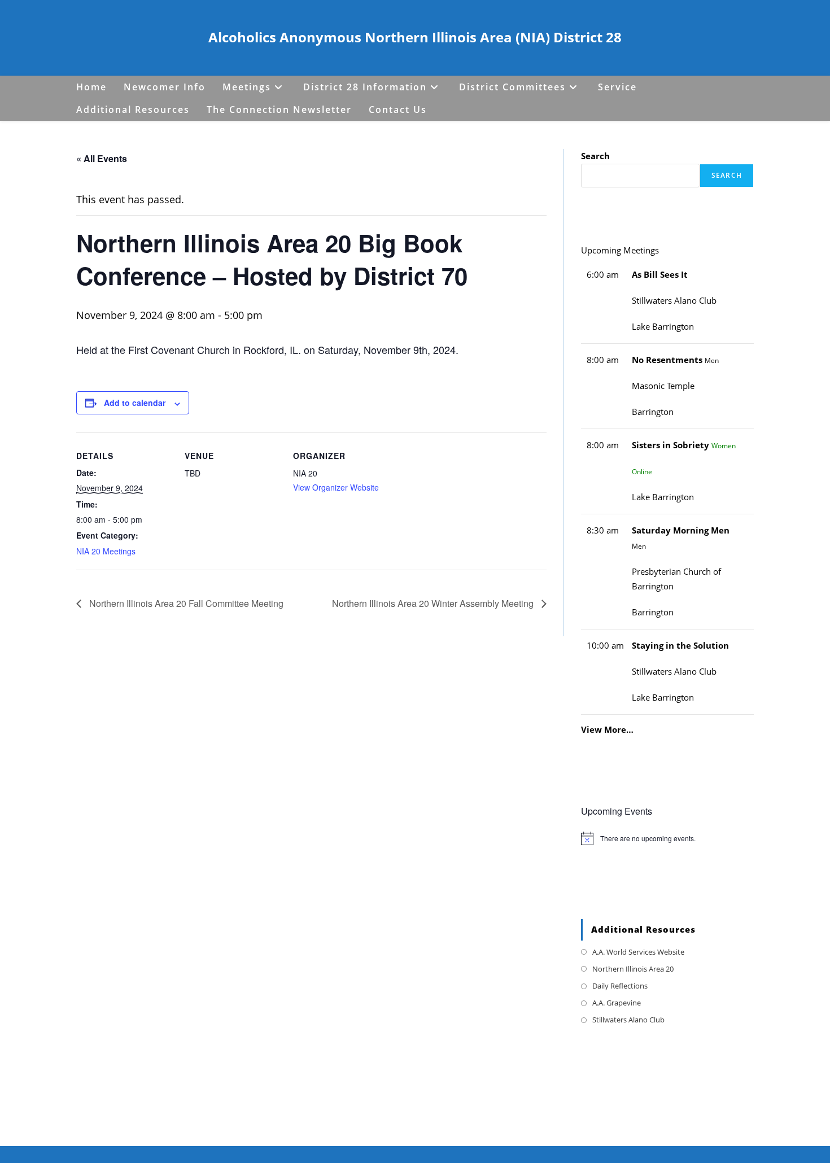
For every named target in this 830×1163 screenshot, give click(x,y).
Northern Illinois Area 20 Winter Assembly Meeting (434, 603)
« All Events (101, 158)
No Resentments (667, 360)
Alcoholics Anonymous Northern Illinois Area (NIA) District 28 (415, 37)
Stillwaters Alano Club (628, 1020)
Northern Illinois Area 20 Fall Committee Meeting (185, 603)
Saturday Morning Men (680, 530)
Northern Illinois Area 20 (633, 969)
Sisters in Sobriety (670, 445)
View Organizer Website (336, 487)
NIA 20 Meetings (106, 551)
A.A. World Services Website (638, 952)
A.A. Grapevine (616, 1003)
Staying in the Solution (680, 645)
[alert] (667, 838)
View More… (607, 729)
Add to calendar (134, 402)
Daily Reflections (620, 986)
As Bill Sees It (660, 274)
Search (595, 156)
